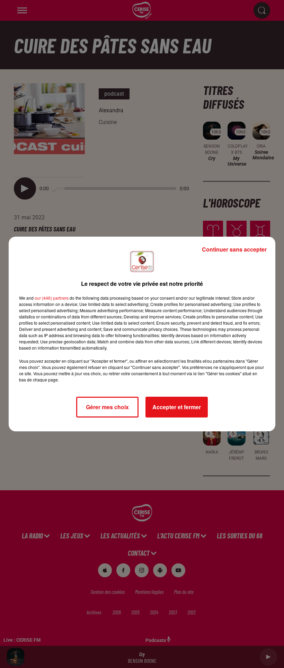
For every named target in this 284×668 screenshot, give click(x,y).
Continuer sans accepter (234, 249)
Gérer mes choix (107, 407)
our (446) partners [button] (52, 298)
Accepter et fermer (176, 407)
